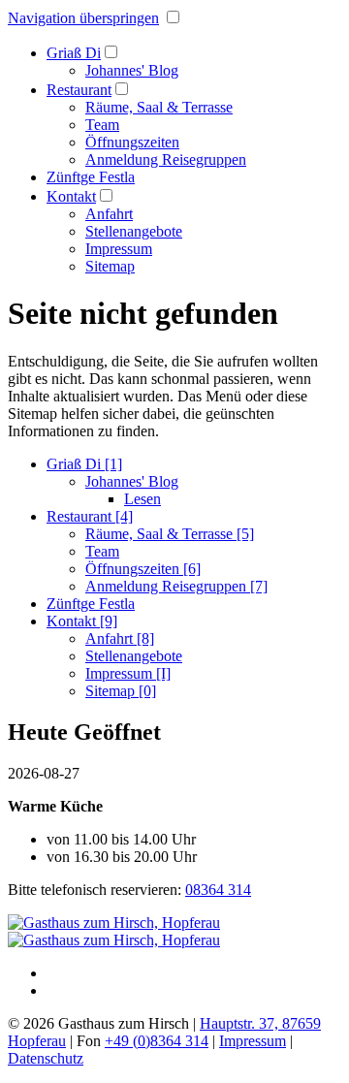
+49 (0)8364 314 (156, 1041)
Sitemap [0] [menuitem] (120, 691)
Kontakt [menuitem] (71, 196)
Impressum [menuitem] (118, 248)
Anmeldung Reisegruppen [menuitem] (165, 159)
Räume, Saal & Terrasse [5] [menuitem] (169, 534)
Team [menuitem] (102, 124)
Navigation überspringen (83, 18)
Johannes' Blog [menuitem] (131, 70)
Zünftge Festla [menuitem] (91, 177)
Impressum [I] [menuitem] (128, 673)
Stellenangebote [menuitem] (133, 231)
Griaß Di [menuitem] (74, 53)
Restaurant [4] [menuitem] (90, 516)
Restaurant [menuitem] (79, 89)
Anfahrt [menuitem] (109, 214)
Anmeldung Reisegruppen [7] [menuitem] (176, 586)
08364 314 (218, 889)
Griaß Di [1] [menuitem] (84, 464)
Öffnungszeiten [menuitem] (132, 142)
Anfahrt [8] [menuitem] (119, 638)
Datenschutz (45, 1058)
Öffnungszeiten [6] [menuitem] (143, 568)
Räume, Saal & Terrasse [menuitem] (159, 107)
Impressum (252, 1041)
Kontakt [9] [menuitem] (82, 621)
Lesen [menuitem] (142, 499)
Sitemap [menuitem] (110, 266)
